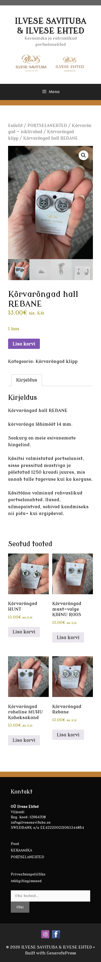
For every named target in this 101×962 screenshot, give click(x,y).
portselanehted (25, 499)
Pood (15, 844)
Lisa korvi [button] (24, 631)
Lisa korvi (24, 343)
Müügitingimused (26, 881)
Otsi (20, 907)
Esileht (15, 125)
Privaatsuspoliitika (28, 874)
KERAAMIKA (21, 850)
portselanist (69, 458)
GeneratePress (61, 953)
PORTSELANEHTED (47, 125)
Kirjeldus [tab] (26, 380)
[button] (83, 155)
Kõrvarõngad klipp (57, 361)
